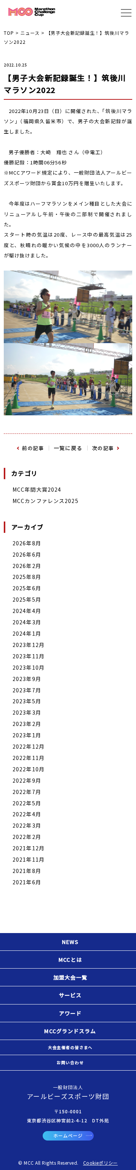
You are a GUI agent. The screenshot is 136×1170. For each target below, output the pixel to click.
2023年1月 (26, 735)
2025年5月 (26, 599)
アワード (70, 1013)
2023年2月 (26, 723)
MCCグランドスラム (70, 1031)
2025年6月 (26, 588)
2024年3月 (26, 622)
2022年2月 (26, 836)
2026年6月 (26, 554)
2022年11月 (28, 757)
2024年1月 (26, 633)
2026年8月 (26, 543)
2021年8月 (26, 870)
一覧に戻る (68, 448)
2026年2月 (26, 566)
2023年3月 (26, 712)
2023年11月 (28, 656)
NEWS (70, 942)
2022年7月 (26, 791)
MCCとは (70, 959)
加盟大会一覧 (70, 977)
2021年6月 (26, 882)
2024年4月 (26, 610)
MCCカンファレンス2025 (45, 501)
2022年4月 (26, 814)
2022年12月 (28, 746)
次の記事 (103, 448)
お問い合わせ (70, 1062)
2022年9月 (26, 780)
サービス (70, 995)
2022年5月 (26, 803)
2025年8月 (26, 576)
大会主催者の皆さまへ (70, 1047)
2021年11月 (28, 859)
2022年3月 (26, 825)
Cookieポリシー (100, 1162)
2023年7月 (26, 690)
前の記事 (33, 448)
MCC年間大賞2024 (36, 489)
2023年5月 (26, 701)
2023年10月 (28, 667)
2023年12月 (28, 644)
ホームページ (68, 1135)
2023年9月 (26, 678)
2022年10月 (28, 769)
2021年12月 (28, 848)
